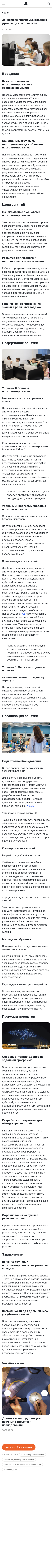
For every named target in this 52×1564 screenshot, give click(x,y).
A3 (33, 806)
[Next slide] (44, 1393)
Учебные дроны (11, 1469)
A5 (28, 806)
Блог (6, 12)
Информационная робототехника (19, 1459)
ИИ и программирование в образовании (22, 1464)
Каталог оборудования (19, 1447)
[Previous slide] (7, 1393)
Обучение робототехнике (32, 1455)
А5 (23, 613)
